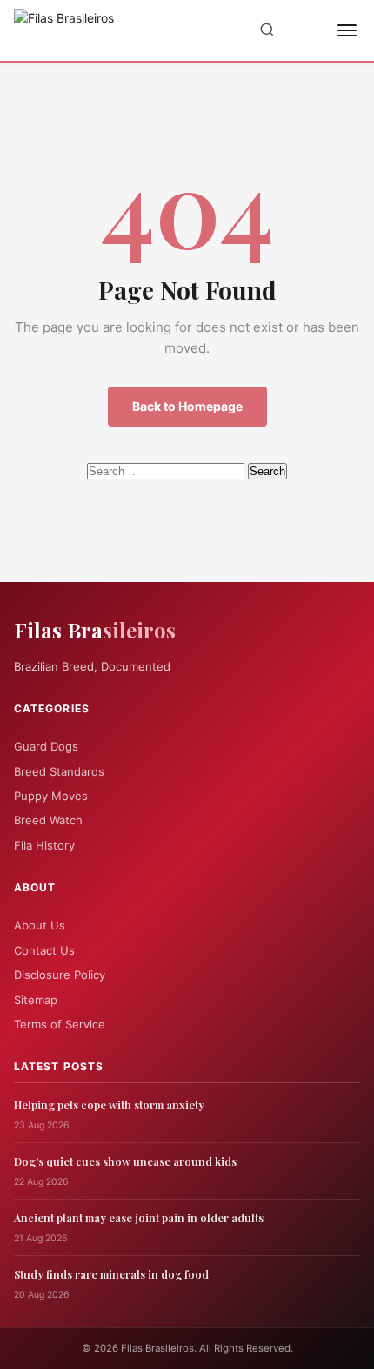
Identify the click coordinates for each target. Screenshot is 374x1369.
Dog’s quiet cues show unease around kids (125, 1161)
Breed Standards (59, 771)
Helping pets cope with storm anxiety (109, 1104)
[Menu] (347, 30)
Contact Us (44, 950)
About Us (39, 925)
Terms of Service (59, 1024)
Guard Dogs (46, 746)
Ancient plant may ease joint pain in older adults (139, 1217)
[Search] (267, 30)
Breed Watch (48, 820)
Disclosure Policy (59, 975)
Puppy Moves (51, 796)
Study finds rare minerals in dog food (111, 1273)
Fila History (44, 845)
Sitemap (35, 1000)
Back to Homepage (187, 406)
